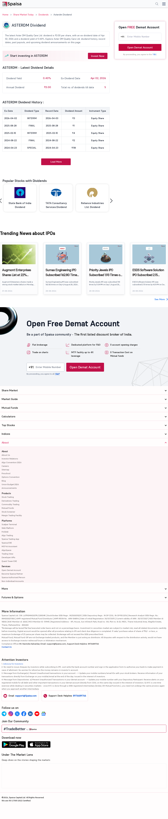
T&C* (57, 374)
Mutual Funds (8, 508)
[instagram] (10, 713)
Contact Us (7, 647)
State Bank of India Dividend (20, 205)
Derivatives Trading (10, 501)
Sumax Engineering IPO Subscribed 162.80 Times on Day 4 (62, 272)
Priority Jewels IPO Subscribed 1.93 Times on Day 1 (105, 272)
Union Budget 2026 (10, 484)
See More (160, 299)
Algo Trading (7, 535)
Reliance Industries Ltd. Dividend (92, 205)
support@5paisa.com (26, 695)
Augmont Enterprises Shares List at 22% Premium (16, 272)
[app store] (39, 745)
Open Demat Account (140, 47)
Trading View (7, 554)
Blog (4, 481)
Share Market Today (23, 14)
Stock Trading (8, 497)
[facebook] (23, 713)
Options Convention (11, 477)
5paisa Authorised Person (13, 577)
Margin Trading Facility (12, 515)
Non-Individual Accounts (13, 581)
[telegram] (4, 713)
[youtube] (36, 713)
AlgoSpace (6, 550)
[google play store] (14, 745)
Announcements (9, 488)
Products (6, 493)
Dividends (44, 14)
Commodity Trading (10, 504)
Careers (5, 466)
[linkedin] (30, 713)
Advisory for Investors (13, 664)
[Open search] (156, 4)
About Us (6, 455)
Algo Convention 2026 (11, 462)
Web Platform (8, 528)
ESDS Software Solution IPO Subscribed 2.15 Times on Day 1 (148, 272)
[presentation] (111, 201)
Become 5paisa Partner (12, 574)
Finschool (6, 473)
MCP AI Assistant (9, 546)
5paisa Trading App (10, 539)
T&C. (154, 54)
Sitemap (5, 469)
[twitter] (17, 713)
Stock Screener (8, 512)
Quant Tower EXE (9, 561)
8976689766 (79, 695)
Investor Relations (10, 458)
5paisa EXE (7, 543)
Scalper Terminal (9, 524)
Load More (56, 161)
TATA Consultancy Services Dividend (56, 205)
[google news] (43, 713)
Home (5, 14)
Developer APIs (8, 557)
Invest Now (97, 56)
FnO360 (5, 532)
